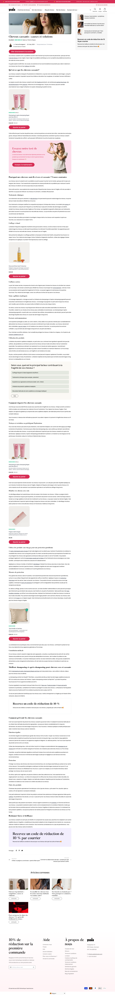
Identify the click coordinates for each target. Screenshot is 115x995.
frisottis (39, 82)
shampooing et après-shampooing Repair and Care (25, 671)
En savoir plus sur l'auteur (19, 46)
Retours (67, 951)
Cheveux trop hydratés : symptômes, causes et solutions (16, 893)
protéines (54, 802)
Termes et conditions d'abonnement (70, 963)
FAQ (44, 949)
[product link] (19, 99)
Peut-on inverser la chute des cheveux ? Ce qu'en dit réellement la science (18, 917)
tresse (18, 598)
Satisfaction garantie (70, 966)
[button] (18, 40)
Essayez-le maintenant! (23, 165)
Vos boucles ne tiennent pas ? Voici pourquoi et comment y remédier (61, 893)
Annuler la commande (48, 958)
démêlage (36, 564)
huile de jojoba (51, 685)
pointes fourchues (61, 82)
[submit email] (33, 967)
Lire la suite (15, 898)
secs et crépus (22, 326)
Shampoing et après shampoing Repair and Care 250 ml (19, 116)
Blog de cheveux (49, 10)
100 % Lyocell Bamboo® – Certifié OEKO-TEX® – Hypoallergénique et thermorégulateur (18, 631)
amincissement (57, 288)
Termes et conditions (70, 953)
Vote (15, 396)
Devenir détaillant (47, 951)
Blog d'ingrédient (69, 973)
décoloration (34, 198)
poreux (67, 204)
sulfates (11, 796)
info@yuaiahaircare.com (95, 954)
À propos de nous (72, 10)
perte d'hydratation (26, 582)
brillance (27, 66)
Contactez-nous (47, 944)
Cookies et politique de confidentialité (71, 959)
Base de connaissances (71, 971)
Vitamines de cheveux (24, 10)
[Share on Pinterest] (19, 850)
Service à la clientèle (102, 5)
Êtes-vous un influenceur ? (50, 956)
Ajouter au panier (19, 127)
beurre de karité (62, 685)
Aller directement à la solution (22, 52)
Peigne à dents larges (14, 532)
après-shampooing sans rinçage (19, 551)
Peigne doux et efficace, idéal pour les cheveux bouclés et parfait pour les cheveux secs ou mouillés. (18, 534)
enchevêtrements (13, 84)
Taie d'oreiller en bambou (15, 628)
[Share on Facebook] (16, 850)
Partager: (11, 850)
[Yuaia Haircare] (12, 10)
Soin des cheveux (37, 10)
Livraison (67, 956)
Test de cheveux (60, 10)
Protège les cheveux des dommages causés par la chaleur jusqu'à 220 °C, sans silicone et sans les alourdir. (19, 268)
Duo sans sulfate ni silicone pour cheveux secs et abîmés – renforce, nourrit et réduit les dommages (19, 119)
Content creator (47, 954)
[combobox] (57, 993)
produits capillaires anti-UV (16, 334)
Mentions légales (69, 969)
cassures (24, 84)
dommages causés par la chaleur (35, 558)
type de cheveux (13, 58)
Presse (44, 947)
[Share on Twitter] (22, 850)
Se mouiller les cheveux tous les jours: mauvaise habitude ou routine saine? (39, 893)
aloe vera (44, 685)
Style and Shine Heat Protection (17, 266)
